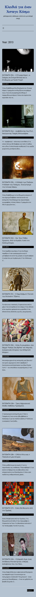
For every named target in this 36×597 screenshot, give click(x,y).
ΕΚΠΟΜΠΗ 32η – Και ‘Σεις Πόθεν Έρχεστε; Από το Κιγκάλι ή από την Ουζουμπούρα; (16, 240)
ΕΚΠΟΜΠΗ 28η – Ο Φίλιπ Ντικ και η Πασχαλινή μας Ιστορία (16, 455)
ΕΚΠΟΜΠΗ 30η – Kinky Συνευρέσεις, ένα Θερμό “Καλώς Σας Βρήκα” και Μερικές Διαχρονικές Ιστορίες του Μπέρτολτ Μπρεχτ (18, 348)
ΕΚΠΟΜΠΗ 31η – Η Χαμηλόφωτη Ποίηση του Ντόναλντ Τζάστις (17, 295)
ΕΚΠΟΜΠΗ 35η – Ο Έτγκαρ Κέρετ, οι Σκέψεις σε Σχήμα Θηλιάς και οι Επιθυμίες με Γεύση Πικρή (16, 77)
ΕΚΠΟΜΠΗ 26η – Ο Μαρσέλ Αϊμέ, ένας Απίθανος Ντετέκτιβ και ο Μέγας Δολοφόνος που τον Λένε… (17, 561)
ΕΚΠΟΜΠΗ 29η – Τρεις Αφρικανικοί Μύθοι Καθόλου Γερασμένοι (16, 404)
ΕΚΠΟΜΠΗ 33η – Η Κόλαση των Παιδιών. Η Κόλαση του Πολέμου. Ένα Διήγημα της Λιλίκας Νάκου (17, 184)
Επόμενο (30, 590)
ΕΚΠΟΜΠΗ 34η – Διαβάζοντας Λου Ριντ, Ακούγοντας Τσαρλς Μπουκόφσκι (17, 132)
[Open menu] (3, 28)
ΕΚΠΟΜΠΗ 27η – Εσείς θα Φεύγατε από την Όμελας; (17, 509)
